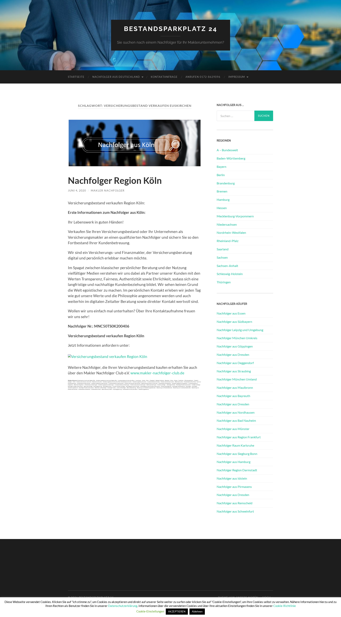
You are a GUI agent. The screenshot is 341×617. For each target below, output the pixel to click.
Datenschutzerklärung (122, 606)
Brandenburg (226, 183)
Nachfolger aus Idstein (232, 478)
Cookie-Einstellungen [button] (150, 611)
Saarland (223, 249)
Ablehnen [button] (197, 611)
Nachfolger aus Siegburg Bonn (237, 453)
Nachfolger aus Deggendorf (235, 363)
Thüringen (224, 282)
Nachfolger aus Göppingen (235, 346)
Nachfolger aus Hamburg (233, 462)
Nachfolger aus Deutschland (116, 76)
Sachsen (222, 257)
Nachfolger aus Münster (233, 429)
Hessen (222, 208)
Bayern (221, 166)
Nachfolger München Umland (237, 379)
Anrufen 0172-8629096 (202, 76)
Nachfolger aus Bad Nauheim (236, 420)
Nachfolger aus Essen (231, 313)
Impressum (236, 76)
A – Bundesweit (227, 150)
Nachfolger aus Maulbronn (235, 387)
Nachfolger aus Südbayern (234, 321)
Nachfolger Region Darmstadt (237, 470)
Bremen (222, 191)
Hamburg (223, 199)
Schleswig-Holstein (230, 274)
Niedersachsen (227, 224)
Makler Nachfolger (108, 190)
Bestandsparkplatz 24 (170, 28)
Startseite (76, 76)
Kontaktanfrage (164, 76)
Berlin (221, 175)
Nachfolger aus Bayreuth (233, 396)
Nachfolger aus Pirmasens (234, 486)
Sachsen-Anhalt (227, 266)
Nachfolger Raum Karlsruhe (235, 445)
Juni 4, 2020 (77, 190)
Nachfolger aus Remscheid (234, 503)
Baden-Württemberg (231, 158)
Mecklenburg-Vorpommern (235, 216)
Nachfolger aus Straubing (234, 371)
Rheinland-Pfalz (227, 241)
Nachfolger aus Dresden (233, 354)
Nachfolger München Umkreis (237, 338)
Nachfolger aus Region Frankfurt (239, 437)
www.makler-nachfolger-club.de (157, 373)
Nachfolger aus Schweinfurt (235, 511)
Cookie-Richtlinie (284, 606)
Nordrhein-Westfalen (231, 232)
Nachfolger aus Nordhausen (236, 412)
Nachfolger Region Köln (115, 180)
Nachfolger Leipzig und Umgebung (240, 330)
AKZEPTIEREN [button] (176, 611)
